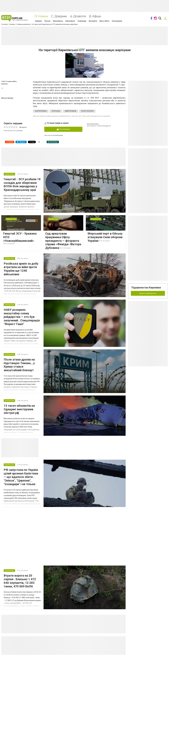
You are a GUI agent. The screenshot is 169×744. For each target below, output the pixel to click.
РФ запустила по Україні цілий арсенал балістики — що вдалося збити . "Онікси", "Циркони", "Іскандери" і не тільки (21, 477)
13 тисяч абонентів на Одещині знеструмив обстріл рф (19, 409)
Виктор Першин (7, 98)
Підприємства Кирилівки (146, 287)
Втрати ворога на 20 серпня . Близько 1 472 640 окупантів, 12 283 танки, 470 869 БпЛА (20, 581)
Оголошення (117, 21)
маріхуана (70, 111)
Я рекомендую (64, 129)
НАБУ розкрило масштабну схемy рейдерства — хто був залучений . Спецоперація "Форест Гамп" (22, 317)
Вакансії (38, 21)
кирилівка (41, 111)
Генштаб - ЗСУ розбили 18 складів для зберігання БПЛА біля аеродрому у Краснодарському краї (22, 184)
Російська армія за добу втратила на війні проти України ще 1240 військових (21, 269)
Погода (47, 21)
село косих (87, 111)
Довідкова (81, 21)
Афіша (96, 16)
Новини (43, 16)
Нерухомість (58, 21)
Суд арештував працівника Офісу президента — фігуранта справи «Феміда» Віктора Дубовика (63, 241)
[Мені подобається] (2, 88)
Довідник (61, 16)
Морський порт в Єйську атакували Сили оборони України (105, 237)
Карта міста (70, 21)
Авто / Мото (104, 21)
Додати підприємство (147, 293)
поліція (56, 111)
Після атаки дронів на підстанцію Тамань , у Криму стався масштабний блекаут (19, 365)
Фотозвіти (93, 21)
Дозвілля (79, 16)
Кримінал (4, 84)
